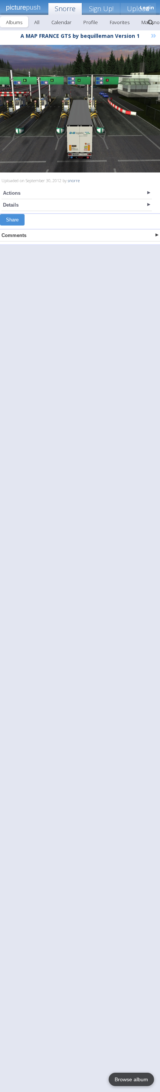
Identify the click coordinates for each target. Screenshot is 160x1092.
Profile (90, 22)
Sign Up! (101, 8)
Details (11, 205)
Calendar (61, 22)
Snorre (65, 8)
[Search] (150, 22)
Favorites (119, 22)
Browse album (131, 1079)
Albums (14, 22)
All (36, 22)
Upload (138, 8)
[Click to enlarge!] (80, 108)
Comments (13, 235)
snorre (74, 180)
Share (12, 220)
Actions (11, 193)
